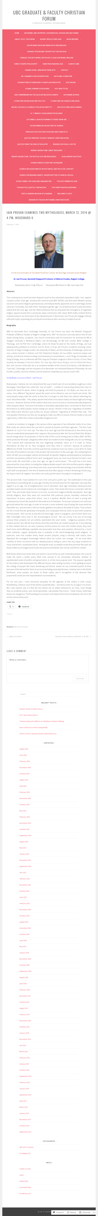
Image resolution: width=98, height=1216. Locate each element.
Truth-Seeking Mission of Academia (36, 193)
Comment (80, 678)
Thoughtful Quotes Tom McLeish (31, 187)
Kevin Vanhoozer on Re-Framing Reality (33, 727)
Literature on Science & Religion (65, 101)
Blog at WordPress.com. (49, 1212)
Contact (64, 70)
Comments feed (25, 1187)
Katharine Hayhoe (71, 95)
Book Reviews (72, 39)
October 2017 (24, 1002)
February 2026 (24, 761)
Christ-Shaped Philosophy (25, 64)
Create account (24, 1169)
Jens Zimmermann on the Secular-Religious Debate (36, 95)
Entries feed (23, 1181)
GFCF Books (71, 82)
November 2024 (25, 798)
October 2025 (24, 773)
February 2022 (24, 879)
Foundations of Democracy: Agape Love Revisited (39, 82)
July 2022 (22, 872)
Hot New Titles (61, 88)
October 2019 (24, 934)
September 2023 (25, 835)
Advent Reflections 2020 (50, 39)
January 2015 (24, 1064)
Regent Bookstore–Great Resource (46, 150)
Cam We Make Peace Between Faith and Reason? (46, 45)
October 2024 (24, 804)
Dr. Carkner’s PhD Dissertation (35, 76)
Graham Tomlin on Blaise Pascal (30, 709)
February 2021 (24, 903)
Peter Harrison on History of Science (46, 125)
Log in (21, 1175)
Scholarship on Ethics (72, 156)
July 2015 (22, 1045)
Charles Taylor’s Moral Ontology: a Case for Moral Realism (46, 58)
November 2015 (25, 1039)
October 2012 (24, 1125)
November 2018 (25, 959)
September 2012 (25, 1132)
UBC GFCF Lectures (21, 627)
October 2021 (24, 891)
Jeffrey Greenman (15, 636)
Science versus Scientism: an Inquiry (47, 163)
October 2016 (24, 1027)
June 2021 (23, 897)
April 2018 (23, 983)
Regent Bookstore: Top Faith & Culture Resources (34, 156)
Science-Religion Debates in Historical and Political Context (46, 169)
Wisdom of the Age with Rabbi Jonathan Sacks (49, 200)
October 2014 (24, 1070)
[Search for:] (49, 694)
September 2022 (25, 866)
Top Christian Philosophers (63, 187)
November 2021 (25, 885)
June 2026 (23, 755)
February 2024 (24, 817)
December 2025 (25, 767)
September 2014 (25, 1076)
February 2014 (24, 1082)
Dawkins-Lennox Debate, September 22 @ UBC (72, 636)
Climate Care (73, 64)
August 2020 (23, 922)
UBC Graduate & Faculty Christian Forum (49, 15)
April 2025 (23, 786)
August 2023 (23, 841)
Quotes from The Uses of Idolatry (32, 144)
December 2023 (25, 823)
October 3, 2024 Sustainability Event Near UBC (47, 119)
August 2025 (23, 780)
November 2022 (25, 860)
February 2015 (24, 1058)
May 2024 (22, 811)
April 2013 (23, 1101)
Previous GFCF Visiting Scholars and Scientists (47, 132)
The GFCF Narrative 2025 (67, 181)
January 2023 (24, 854)
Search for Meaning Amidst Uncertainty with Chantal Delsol (47, 175)
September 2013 (25, 1095)
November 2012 (25, 1119)
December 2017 (25, 996)
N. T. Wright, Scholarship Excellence (47, 113)
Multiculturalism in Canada (69, 107)
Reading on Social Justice (64, 144)
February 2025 (24, 792)
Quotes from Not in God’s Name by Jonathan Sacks (46, 138)
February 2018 (24, 990)
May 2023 (22, 848)
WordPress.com (25, 1193)
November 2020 (25, 909)
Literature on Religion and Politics (29, 101)
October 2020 (24, 916)
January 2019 (24, 953)
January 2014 (24, 1088)
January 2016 (24, 1033)
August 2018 (23, 977)
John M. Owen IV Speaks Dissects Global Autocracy (37, 733)
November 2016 (25, 1020)
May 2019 (22, 946)
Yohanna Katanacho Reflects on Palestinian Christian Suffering (41, 721)
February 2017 (24, 1014)
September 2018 (25, 971)
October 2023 (24, 829)
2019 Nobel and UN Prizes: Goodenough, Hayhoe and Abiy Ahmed (51, 33)
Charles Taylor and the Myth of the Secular (46, 51)
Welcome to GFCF (64, 193)
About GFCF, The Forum (25, 39)
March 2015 (23, 1051)
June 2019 (23, 940)
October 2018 (24, 965)
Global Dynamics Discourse (37, 88)
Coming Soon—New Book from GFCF (40, 70)
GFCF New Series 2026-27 (28, 715)
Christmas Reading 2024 (52, 64)
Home (17, 33)
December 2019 (25, 928)
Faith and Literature (63, 76)
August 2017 (23, 1008)
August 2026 (23, 749)
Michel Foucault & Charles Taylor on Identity (31, 107)
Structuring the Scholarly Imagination (33, 181)
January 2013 (24, 1113)
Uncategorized (24, 1153)
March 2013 (23, 1107)
